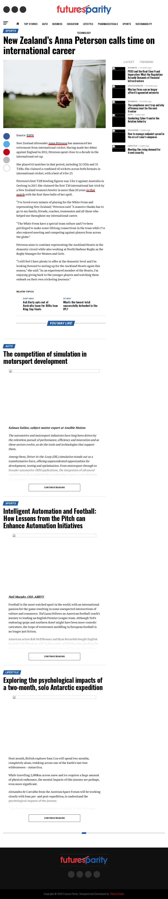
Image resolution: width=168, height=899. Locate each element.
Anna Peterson (57, 143)
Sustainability (144, 24)
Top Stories (31, 24)
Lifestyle (88, 24)
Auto (45, 24)
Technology (84, 33)
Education (72, 24)
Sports (127, 24)
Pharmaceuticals (108, 24)
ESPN (30, 135)
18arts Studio (117, 894)
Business (57, 24)
